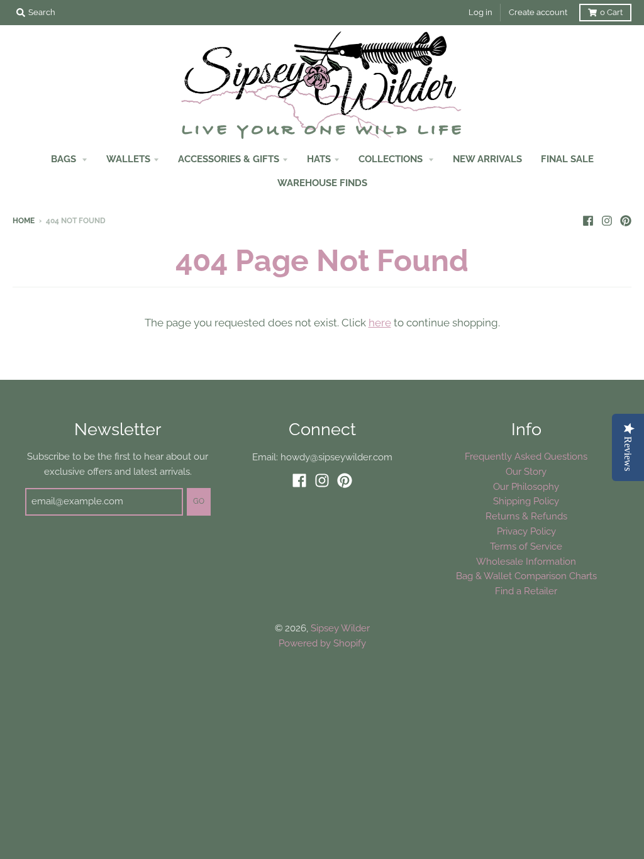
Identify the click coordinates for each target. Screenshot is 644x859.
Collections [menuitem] (391, 158)
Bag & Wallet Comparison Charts (526, 575)
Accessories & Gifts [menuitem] (228, 158)
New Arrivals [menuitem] (487, 158)
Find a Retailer (526, 590)
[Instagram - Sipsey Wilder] (607, 220)
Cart (611, 12)
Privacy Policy (526, 531)
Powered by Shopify (322, 643)
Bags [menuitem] (65, 158)
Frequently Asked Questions (526, 456)
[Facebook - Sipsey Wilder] (588, 220)
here (380, 322)
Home (24, 220)
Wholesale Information (526, 561)
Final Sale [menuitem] (567, 158)
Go (198, 501)
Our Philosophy (526, 486)
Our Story (526, 471)
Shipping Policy (526, 501)
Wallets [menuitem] (128, 158)
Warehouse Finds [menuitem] (322, 182)
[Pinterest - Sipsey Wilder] (625, 220)
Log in (480, 12)
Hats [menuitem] (319, 158)
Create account (538, 12)
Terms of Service (526, 546)
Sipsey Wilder (340, 628)
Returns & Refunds (526, 516)
